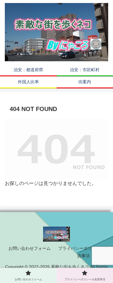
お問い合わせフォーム (29, 248)
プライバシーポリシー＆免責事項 (83, 252)
